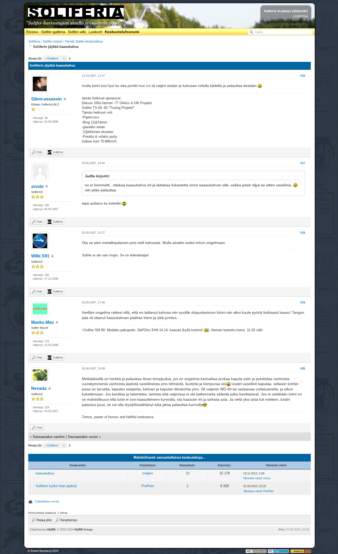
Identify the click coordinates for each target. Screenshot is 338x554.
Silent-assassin (46, 99)
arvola (37, 186)
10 (187, 473)
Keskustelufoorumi (122, 32)
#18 (302, 232)
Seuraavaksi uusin (83, 437)
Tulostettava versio (47, 501)
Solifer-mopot (52, 41)
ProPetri (148, 486)
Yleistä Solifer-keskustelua (84, 41)
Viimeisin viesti (252, 478)
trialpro (148, 473)
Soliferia (34, 41)
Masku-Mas (42, 322)
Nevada (38, 388)
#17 (302, 163)
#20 (302, 368)
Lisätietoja (300, 16)
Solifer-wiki (77, 32)
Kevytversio (68, 520)
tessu (266, 478)
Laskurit (95, 32)
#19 (302, 302)
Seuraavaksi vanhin (49, 437)
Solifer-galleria (53, 32)
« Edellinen (52, 58)
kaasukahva (45, 473)
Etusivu (32, 32)
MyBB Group (83, 529)
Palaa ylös (44, 520)
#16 (302, 75)
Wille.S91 (40, 256)
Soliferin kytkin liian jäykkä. (57, 486)
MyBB (51, 529)
